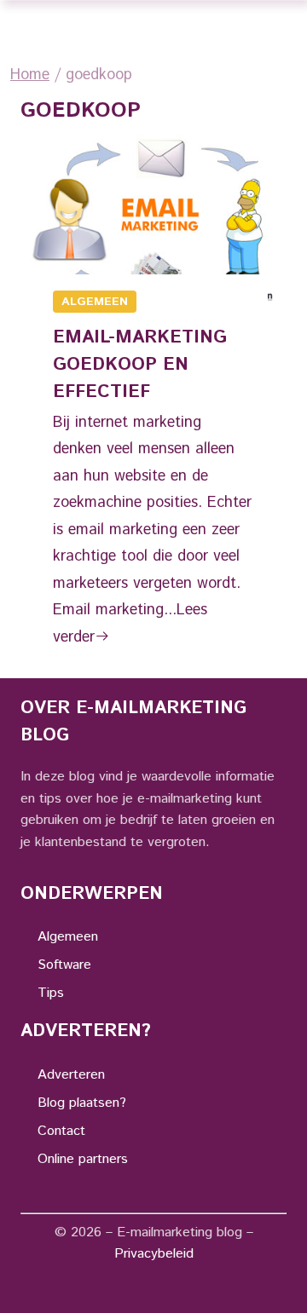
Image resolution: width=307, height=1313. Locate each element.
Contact (61, 1131)
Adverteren (71, 1075)
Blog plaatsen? (82, 1103)
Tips (51, 993)
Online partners (83, 1159)
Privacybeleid (154, 1254)
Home (29, 75)
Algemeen (94, 301)
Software (64, 965)
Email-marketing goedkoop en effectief (140, 365)
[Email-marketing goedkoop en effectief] (153, 218)
